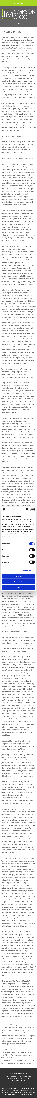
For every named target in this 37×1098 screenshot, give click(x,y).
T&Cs (17, 1094)
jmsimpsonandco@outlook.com (13, 1060)
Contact (20, 1076)
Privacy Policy (27, 1076)
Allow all (19, 576)
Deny (18, 587)
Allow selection (18, 582)
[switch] (32, 549)
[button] (18, 3)
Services (13, 1076)
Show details (26, 570)
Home (7, 1076)
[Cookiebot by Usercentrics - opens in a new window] (26, 509)
